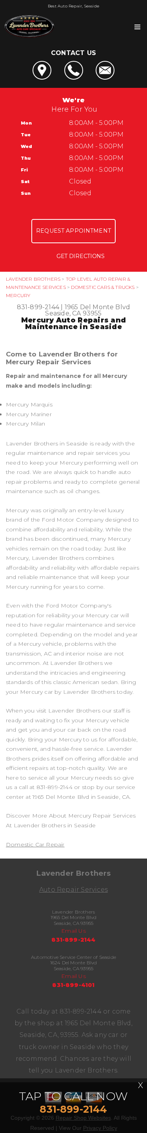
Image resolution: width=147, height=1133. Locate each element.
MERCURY (18, 295)
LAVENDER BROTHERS (33, 279)
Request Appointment (73, 230)
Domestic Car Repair (35, 844)
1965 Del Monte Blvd (98, 307)
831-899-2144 (38, 307)
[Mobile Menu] (137, 27)
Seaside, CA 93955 (73, 313)
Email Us (73, 930)
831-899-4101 (73, 985)
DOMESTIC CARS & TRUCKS (102, 287)
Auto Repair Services (73, 889)
